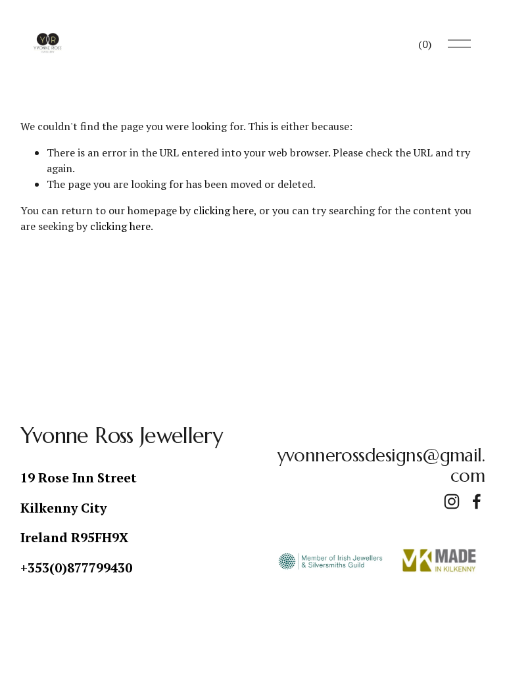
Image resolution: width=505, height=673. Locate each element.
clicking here (223, 210)
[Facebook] (477, 501)
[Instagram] (452, 501)
